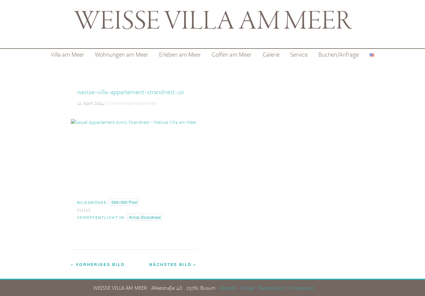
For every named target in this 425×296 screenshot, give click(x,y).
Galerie (271, 54)
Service (299, 54)
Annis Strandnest (145, 217)
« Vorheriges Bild (98, 264)
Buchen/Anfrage (338, 54)
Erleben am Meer (180, 54)
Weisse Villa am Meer (212, 22)
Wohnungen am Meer (121, 54)
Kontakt (228, 287)
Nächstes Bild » (173, 264)
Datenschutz (272, 287)
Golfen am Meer (232, 54)
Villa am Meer (67, 54)
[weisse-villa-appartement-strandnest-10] (134, 122)
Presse (247, 287)
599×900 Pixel (124, 202)
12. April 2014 (90, 103)
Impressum (302, 287)
